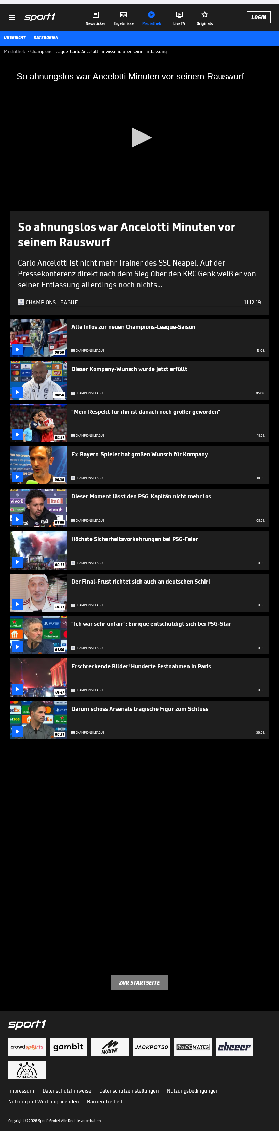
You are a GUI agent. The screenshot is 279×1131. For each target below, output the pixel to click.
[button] (139, 138)
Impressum (21, 1090)
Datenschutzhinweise (67, 1090)
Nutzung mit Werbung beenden (43, 1101)
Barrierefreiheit (104, 1101)
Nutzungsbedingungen (193, 1090)
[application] (139, 138)
